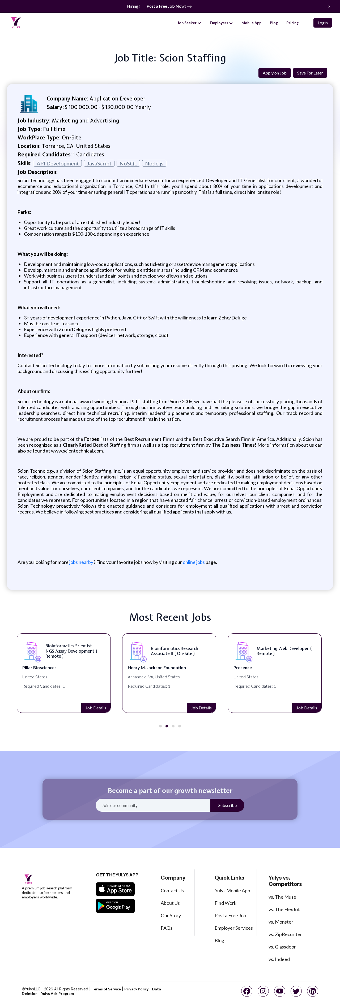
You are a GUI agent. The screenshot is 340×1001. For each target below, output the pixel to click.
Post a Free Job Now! (167, 5)
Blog (274, 22)
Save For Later (310, 72)
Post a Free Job (230, 915)
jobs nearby (81, 562)
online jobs (194, 562)
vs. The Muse (282, 897)
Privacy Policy (136, 989)
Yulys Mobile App (232, 890)
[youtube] (279, 991)
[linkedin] (312, 991)
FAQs (166, 928)
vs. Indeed (279, 959)
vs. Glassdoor (282, 947)
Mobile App (251, 22)
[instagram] (263, 991)
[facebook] (246, 991)
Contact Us (172, 890)
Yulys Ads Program (57, 993)
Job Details (96, 707)
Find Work (225, 903)
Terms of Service (106, 989)
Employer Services (234, 928)
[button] (160, 726)
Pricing (292, 22)
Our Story (171, 915)
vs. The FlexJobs (286, 909)
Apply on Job (275, 72)
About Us (170, 903)
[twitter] (296, 991)
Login (323, 22)
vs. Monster (281, 922)
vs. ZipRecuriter (285, 934)
